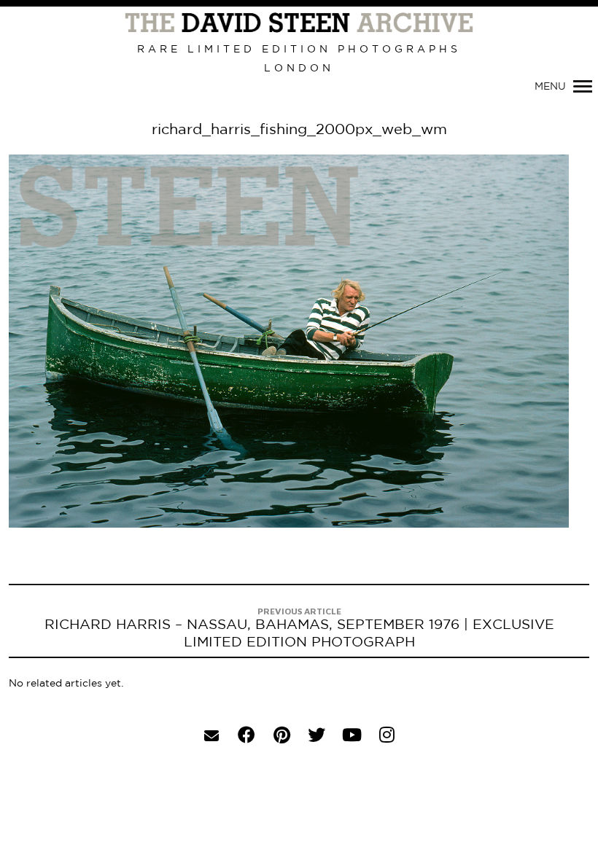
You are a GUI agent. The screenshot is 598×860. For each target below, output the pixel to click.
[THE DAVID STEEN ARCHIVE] (299, 23)
